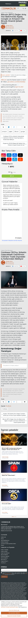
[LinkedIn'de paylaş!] (8, 127)
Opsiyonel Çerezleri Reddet (14, 615)
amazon (4, 131)
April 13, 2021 (19, 87)
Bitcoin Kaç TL (4, 560)
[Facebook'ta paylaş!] (14, 127)
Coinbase (4, 409)
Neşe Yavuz (10, 25)
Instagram (3, 155)
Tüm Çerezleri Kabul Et (14, 612)
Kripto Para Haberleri (7, 12)
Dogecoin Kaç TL (4, 562)
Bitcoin (16, 131)
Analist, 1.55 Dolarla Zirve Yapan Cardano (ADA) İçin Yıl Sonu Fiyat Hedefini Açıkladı (14, 414)
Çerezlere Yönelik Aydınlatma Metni (8, 544)
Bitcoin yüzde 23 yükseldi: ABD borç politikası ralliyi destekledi (11, 191)
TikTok (20, 155)
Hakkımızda (3, 538)
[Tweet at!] (3, 127)
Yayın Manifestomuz (5, 541)
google (23, 131)
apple (10, 131)
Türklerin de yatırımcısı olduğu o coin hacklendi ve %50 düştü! (14, 75)
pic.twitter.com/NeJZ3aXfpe (16, 82)
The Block (8, 406)
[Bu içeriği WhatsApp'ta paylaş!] (19, 127)
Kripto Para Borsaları (7, 250)
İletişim (2, 546)
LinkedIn (9, 155)
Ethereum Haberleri (5, 557)
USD (14, 172)
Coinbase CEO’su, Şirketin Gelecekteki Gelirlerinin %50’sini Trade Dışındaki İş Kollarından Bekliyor (13, 138)
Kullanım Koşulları (4, 543)
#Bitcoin (3, 80)
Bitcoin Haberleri (4, 555)
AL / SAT (22, 5)
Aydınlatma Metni (8, 574)
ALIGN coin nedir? (8, 200)
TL (11, 172)
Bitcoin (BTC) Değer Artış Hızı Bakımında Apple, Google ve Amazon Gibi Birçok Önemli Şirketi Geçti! (14, 421)
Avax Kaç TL (3, 564)
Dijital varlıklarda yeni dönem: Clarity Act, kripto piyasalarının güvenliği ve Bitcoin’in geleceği (11, 187)
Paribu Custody (4, 552)
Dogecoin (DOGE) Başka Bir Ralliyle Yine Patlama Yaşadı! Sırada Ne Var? (14, 144)
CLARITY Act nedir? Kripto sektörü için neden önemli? (10, 203)
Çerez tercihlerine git (14, 610)
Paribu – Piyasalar (4, 550)
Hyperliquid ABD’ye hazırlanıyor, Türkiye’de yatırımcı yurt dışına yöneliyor (11, 196)
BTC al (12, 176)
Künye (2, 539)
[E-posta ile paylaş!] (24, 127)
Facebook (15, 155)
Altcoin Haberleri (4, 559)
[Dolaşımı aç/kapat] (25, 8)
